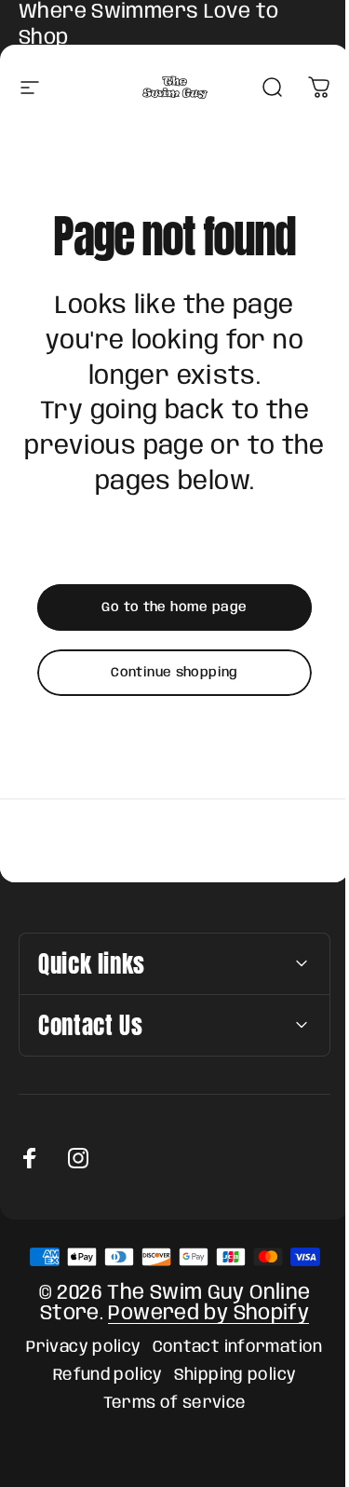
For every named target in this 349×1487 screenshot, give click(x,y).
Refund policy (100, 1375)
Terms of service (167, 1403)
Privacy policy (77, 1347)
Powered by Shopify (201, 1313)
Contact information (230, 1347)
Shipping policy (228, 1375)
